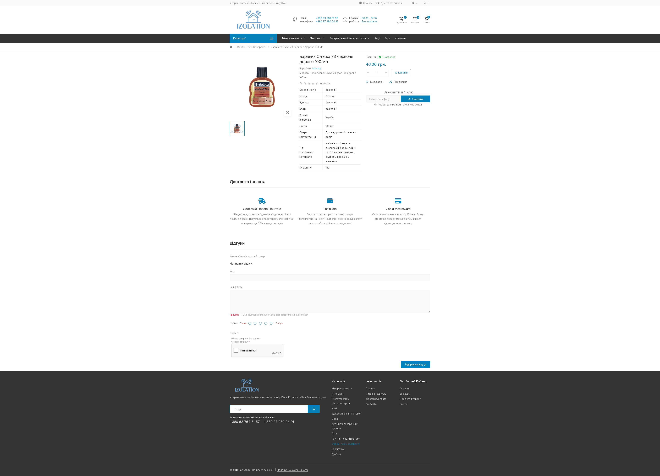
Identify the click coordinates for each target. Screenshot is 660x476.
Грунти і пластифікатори (346, 438)
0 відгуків (325, 83)
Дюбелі (336, 454)
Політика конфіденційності (292, 469)
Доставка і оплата (391, 3)
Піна (334, 433)
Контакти (400, 38)
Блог (387, 38)
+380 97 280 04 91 (327, 21)
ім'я (232, 271)
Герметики (338, 448)
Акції (377, 38)
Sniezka (316, 68)
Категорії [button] (239, 38)
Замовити (418, 99)
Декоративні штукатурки (346, 413)
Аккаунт (404, 388)
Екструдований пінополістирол (348, 38)
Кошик (403, 403)
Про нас (368, 3)
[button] (427, 20)
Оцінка (233, 323)
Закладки (405, 393)
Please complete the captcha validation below (246, 340)
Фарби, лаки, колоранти (251, 47)
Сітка (335, 418)
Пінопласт (316, 38)
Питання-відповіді (376, 393)
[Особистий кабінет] (427, 3)
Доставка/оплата (376, 398)
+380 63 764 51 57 (327, 18)
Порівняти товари (410, 398)
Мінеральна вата (292, 38)
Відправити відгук (415, 364)
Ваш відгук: (236, 286)
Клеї (334, 408)
